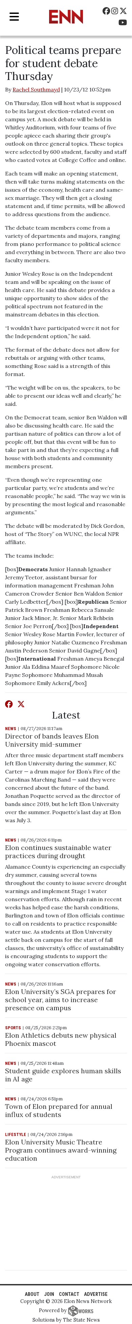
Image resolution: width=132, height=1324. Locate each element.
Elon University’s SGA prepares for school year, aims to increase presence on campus (60, 999)
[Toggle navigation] (14, 16)
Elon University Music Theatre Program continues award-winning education (60, 1150)
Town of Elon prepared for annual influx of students (58, 1110)
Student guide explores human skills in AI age (63, 1075)
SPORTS (13, 1027)
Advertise (96, 1294)
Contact (69, 1294)
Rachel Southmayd (36, 89)
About (32, 1294)
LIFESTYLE (15, 1134)
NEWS (10, 728)
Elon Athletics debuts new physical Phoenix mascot (60, 1039)
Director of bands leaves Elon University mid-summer (52, 740)
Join (49, 1294)
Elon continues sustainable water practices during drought (58, 851)
